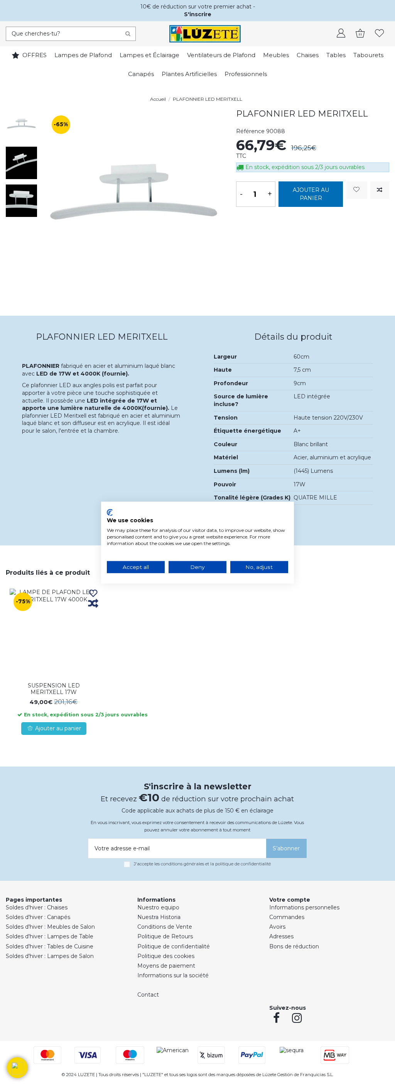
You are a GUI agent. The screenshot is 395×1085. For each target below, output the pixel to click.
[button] (17, 1067)
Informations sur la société (173, 975)
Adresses (281, 936)
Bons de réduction (294, 946)
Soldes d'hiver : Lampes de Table (49, 936)
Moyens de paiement (166, 965)
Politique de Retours (165, 936)
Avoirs (277, 926)
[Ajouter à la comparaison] (379, 190)
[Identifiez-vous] (341, 34)
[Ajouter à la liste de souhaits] (356, 190)
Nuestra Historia (159, 917)
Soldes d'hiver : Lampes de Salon (50, 956)
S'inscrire (197, 14)
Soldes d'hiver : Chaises (37, 907)
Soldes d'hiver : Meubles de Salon (50, 926)
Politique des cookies (165, 956)
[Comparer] (93, 604)
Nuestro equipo (158, 907)
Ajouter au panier (311, 193)
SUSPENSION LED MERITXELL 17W (54, 689)
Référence (250, 131)
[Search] (128, 34)
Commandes (286, 917)
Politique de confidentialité (173, 946)
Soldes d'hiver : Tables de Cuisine (49, 946)
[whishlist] (380, 34)
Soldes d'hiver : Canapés (38, 917)
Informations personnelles (304, 907)
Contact (148, 994)
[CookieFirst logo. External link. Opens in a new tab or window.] (110, 512)
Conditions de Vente (164, 926)
